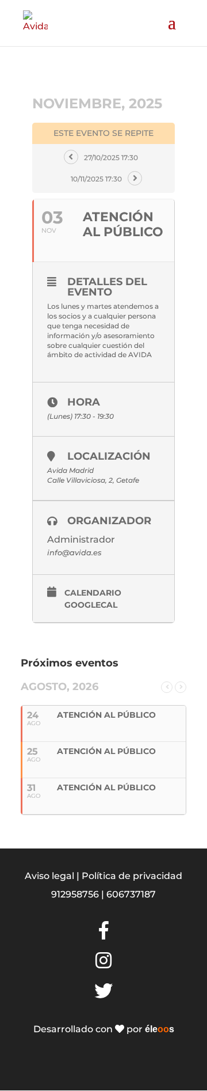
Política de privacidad (132, 875)
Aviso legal (49, 875)
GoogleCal (90, 605)
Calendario (92, 593)
